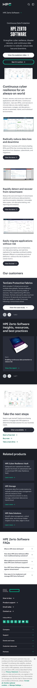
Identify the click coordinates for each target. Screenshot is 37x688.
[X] (8, 621)
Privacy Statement (12, 672)
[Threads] (15, 621)
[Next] (9, 314)
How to (7, 598)
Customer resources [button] (10, 646)
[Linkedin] (4, 621)
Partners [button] (6, 652)
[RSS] (27, 621)
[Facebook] (19, 621)
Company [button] (6, 629)
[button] (34, 659)
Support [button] (5, 635)
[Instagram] (11, 621)
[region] (18, 298)
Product (9, 603)
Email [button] (7, 607)
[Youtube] (23, 621)
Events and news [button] (8, 640)
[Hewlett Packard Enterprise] (7, 4)
